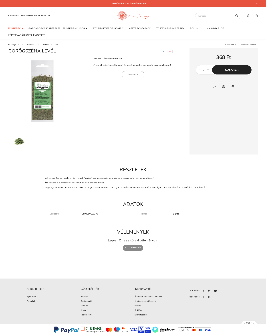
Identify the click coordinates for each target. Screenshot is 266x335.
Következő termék (248, 44)
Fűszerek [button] (14, 28)
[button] (214, 87)
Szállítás (138, 310)
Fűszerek (30, 44)
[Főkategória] (13, 44)
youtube (215, 291)
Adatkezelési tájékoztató (145, 301)
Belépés (84, 297)
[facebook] (164, 51)
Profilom (85, 306)
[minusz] (199, 70)
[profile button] (248, 16)
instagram (209, 291)
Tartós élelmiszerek (170, 28)
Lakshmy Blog (215, 28)
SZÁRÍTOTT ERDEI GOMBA (108, 28)
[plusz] (208, 70)
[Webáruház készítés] (249, 324)
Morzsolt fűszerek (50, 44)
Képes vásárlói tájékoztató (26, 35)
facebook (203, 291)
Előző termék (230, 44)
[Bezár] (257, 3)
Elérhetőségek (141, 315)
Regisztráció (86, 301)
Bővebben (133, 74)
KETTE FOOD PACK (140, 28)
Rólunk (195, 28)
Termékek (31, 301)
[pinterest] (170, 51)
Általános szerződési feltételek (148, 297)
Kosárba (231, 70)
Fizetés (138, 306)
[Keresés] (236, 16)
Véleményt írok (133, 248)
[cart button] (256, 16)
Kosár (83, 310)
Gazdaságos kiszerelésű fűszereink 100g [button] (56, 28)
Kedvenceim (86, 315)
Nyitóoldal (31, 297)
